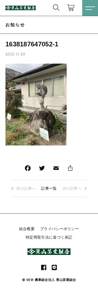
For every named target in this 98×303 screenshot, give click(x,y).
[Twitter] (42, 169)
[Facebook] (27, 169)
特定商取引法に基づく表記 (49, 237)
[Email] (56, 169)
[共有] (70, 169)
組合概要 (27, 229)
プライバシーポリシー (59, 229)
